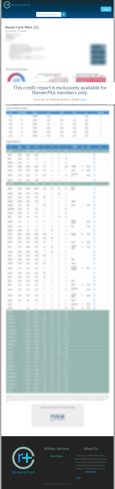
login (83, 99)
